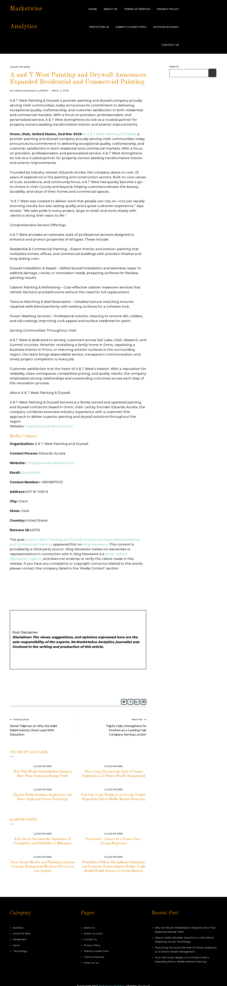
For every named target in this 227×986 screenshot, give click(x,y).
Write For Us (99, 27)
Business (18, 927)
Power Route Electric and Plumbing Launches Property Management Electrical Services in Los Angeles (42, 866)
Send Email (30, 473)
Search (174, 66)
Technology (20, 951)
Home (92, 9)
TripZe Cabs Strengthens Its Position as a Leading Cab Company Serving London (126, 730)
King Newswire (95, 544)
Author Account (166, 27)
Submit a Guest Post (131, 27)
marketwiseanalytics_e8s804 (30, 90)
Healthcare (19, 939)
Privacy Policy (168, 9)
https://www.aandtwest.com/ (49, 426)
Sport (16, 945)
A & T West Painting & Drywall (111, 134)
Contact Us (170, 44)
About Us (110, 9)
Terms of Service (137, 9)
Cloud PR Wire (20, 66)
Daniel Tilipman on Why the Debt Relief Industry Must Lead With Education (33, 730)
